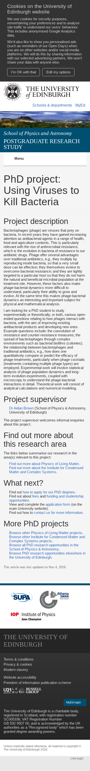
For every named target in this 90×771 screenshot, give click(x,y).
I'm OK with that (23, 72)
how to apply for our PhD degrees (49, 492)
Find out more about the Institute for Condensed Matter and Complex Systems (46, 470)
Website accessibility (20, 677)
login (77, 758)
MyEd (80, 105)
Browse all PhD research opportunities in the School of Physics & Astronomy (43, 547)
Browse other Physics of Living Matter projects (45, 533)
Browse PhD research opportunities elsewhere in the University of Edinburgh (47, 555)
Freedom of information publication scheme (37, 683)
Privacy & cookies (18, 664)
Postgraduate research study (42, 144)
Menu (22, 161)
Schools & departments (52, 105)
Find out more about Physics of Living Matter (44, 464)
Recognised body (43, 727)
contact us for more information (58, 512)
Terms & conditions (19, 659)
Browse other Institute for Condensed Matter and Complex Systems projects (47, 539)
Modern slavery (16, 670)
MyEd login (74, 702)
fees (35, 496)
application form (58, 504)
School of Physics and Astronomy (38, 133)
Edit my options (58, 72)
